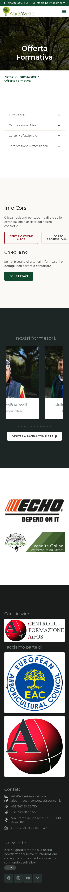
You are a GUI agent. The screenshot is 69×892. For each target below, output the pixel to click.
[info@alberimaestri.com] (7, 796)
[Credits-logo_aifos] (34, 630)
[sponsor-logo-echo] (34, 510)
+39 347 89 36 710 (24, 806)
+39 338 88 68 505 (24, 812)
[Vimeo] (37, 878)
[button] (64, 11)
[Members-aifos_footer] (34, 746)
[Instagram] (18, 878)
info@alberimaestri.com (28, 796)
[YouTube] (27, 878)
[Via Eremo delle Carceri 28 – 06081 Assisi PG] (7, 820)
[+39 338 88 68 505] (7, 812)
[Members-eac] (34, 682)
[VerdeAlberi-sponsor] (34, 542)
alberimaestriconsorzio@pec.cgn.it (36, 800)
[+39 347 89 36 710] (7, 806)
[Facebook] (8, 878)
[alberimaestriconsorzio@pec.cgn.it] (7, 800)
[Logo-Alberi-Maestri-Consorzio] (18, 11)
